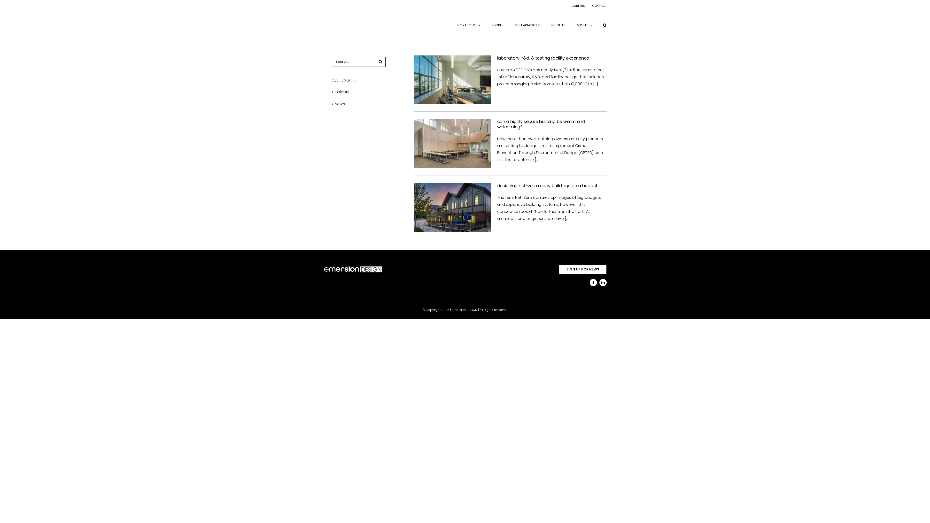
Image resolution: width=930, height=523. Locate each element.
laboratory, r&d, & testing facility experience (543, 58)
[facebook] (593, 282)
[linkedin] (603, 282)
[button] (605, 28)
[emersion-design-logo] (353, 266)
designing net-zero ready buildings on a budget (547, 186)
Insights (342, 92)
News (340, 104)
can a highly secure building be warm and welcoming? (541, 124)
